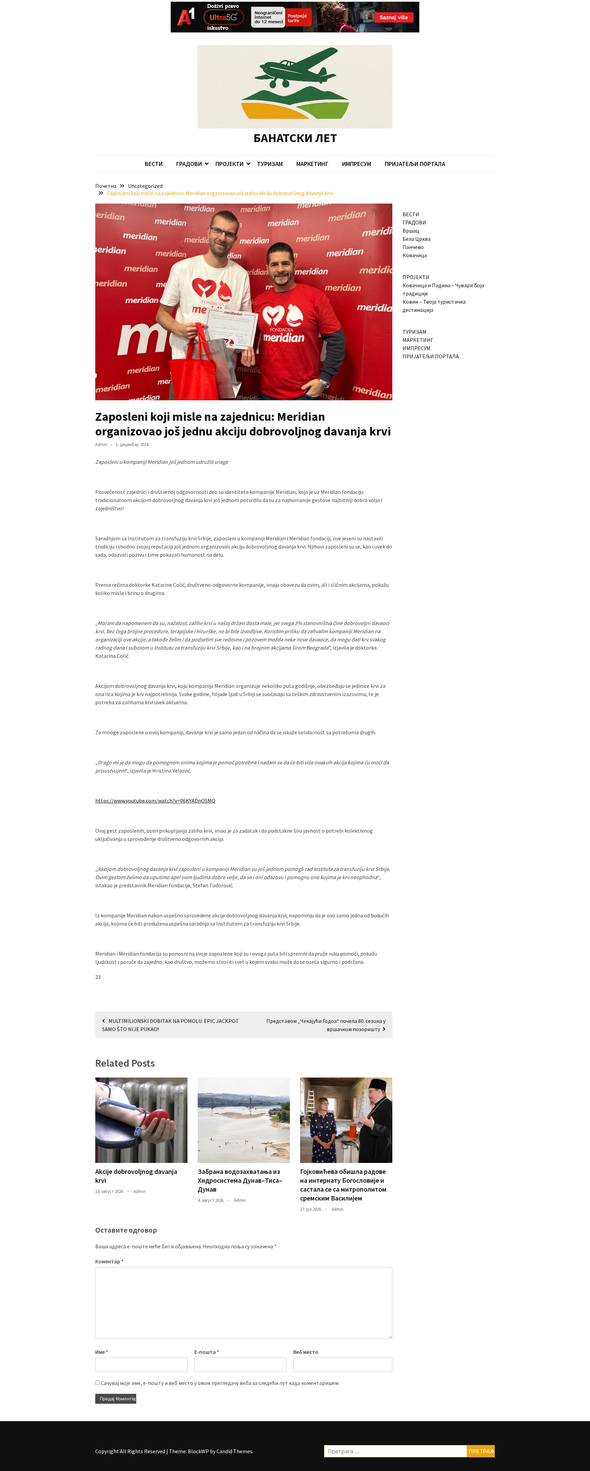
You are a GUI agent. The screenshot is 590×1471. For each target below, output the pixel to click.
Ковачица (415, 255)
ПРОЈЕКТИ (229, 164)
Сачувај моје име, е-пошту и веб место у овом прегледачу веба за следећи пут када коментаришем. (220, 1382)
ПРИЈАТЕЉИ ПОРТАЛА (415, 164)
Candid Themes (234, 1451)
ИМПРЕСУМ (356, 164)
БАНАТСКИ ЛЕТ (295, 137)
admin (101, 444)
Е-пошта (206, 1351)
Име (101, 1351)
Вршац (411, 230)
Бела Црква (417, 238)
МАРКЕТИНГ (312, 164)
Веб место (306, 1351)
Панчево (413, 247)
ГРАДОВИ (189, 164)
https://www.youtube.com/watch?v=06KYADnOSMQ (155, 800)
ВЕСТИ (154, 164)
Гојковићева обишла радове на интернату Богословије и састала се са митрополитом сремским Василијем (343, 1184)
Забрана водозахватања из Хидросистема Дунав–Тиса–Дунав (240, 1180)
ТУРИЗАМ (270, 164)
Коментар (109, 1261)
